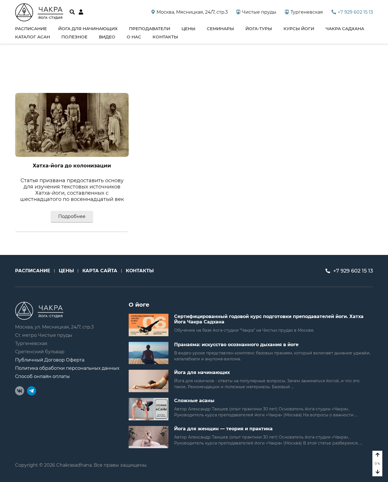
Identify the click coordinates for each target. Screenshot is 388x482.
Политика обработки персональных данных (67, 368)
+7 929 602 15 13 (355, 12)
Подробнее (71, 216)
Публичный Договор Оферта (49, 360)
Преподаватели (149, 28)
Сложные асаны (194, 400)
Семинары (220, 28)
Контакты (165, 37)
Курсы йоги (298, 28)
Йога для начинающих (88, 28)
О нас (134, 37)
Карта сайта (99, 270)
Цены (188, 28)
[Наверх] (377, 455)
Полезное (74, 37)
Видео (107, 37)
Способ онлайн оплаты (42, 376)
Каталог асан (32, 37)
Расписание (31, 28)
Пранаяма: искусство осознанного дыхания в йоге (236, 344)
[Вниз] (377, 472)
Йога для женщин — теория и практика (223, 428)
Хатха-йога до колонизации (72, 166)
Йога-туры (258, 28)
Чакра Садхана (345, 28)
